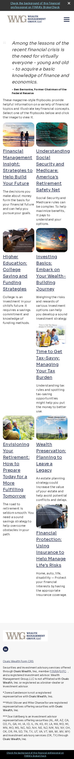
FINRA (54, 671)
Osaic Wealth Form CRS (18, 661)
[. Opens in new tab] (18, 146)
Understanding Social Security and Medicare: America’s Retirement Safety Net (53, 170)
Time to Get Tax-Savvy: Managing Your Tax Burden (49, 364)
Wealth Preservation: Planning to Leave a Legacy (51, 457)
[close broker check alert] (69, 3)
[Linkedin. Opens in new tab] (5, 649)
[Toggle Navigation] (67, 19)
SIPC (62, 671)
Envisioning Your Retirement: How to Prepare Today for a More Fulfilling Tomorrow (16, 470)
